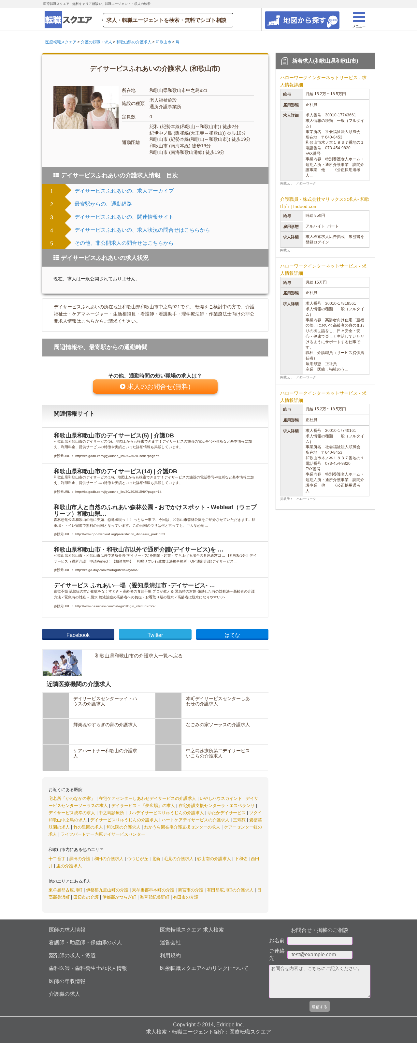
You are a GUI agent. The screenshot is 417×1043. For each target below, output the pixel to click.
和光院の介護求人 (124, 827)
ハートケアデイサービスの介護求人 (196, 819)
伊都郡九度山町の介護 (108, 890)
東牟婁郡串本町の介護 (154, 890)
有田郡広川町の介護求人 (231, 890)
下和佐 (242, 858)
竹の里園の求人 (88, 827)
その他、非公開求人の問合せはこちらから (124, 243)
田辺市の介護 (86, 897)
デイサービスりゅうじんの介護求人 (124, 819)
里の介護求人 (69, 865)
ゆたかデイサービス (227, 812)
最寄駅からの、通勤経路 (103, 204)
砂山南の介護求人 (214, 858)
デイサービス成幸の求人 (72, 812)
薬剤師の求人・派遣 (72, 955)
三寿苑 (240, 819)
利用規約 (170, 955)
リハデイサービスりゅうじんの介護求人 (166, 812)
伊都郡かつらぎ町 (119, 897)
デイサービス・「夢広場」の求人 (143, 805)
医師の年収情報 (67, 981)
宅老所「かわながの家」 (72, 798)
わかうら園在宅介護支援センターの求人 (183, 827)
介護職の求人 (64, 994)
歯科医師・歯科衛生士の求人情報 (88, 968)
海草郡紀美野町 (155, 897)
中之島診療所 (112, 812)
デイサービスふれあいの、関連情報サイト (124, 217)
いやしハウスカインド (221, 798)
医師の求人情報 (67, 930)
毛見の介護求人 (179, 858)
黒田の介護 (80, 858)
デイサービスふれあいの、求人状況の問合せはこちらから (142, 230)
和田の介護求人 (109, 858)
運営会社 (170, 942)
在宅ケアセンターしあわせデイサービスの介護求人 (148, 798)
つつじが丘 (138, 858)
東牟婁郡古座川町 (66, 890)
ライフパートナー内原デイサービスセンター (103, 834)
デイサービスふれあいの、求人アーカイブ (124, 191)
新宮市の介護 (191, 890)
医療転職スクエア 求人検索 (192, 930)
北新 (157, 858)
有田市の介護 (185, 897)
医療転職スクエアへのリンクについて (204, 968)
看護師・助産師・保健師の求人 (85, 942)
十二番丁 (58, 858)
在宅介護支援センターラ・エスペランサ (217, 805)
